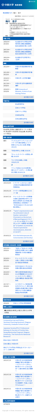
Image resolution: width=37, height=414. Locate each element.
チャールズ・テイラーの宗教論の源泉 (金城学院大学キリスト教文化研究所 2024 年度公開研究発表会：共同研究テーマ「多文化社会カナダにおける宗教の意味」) (23, 201)
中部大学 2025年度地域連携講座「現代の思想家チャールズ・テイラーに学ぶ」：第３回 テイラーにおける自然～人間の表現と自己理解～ (24, 365)
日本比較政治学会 (21, 119)
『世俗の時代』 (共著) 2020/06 (20, 151)
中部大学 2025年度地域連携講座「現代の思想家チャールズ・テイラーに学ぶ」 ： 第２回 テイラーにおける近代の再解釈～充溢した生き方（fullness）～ (23, 379)
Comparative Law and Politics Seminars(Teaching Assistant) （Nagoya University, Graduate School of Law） (17, 322)
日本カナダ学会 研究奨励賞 (22, 303)
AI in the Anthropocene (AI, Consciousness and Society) (23, 236)
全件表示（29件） (28, 176)
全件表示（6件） (29, 122)
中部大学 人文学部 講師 (23, 78)
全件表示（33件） (28, 241)
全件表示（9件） (29, 97)
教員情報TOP (7, 13)
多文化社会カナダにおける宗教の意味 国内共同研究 (23, 267)
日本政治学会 (19, 115)
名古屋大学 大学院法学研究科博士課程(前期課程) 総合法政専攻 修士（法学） (23, 51)
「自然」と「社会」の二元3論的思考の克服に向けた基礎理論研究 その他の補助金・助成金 (24, 251)
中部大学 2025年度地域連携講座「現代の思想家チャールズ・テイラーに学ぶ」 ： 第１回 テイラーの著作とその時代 (23, 393)
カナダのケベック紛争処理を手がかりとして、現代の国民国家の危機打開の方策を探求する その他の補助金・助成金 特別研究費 (24, 288)
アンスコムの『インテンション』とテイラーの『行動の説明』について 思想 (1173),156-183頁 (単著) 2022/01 (22, 144)
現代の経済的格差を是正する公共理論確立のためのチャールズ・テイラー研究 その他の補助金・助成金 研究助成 (24, 276)
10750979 (6, 404)
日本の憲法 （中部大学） (11, 344)
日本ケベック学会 (21, 111)
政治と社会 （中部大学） (10, 340)
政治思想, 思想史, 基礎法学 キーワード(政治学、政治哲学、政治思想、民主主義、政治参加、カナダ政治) (18, 131)
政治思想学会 (19, 104)
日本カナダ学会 (20, 108)
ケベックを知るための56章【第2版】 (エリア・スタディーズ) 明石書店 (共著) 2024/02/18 (21, 170)
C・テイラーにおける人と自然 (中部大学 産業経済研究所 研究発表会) (22, 185)
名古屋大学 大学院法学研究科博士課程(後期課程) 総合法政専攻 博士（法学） (23, 44)
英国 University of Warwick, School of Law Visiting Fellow (23, 91)
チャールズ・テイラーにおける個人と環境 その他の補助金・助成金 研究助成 (24, 260)
